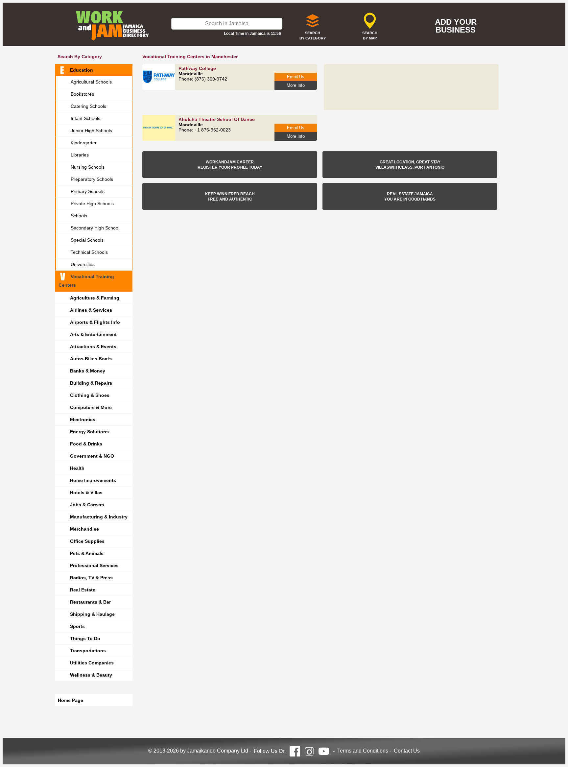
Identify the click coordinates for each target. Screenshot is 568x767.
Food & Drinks (86, 443)
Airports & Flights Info (95, 322)
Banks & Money (87, 370)
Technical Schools (89, 252)
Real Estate (82, 589)
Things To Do (85, 638)
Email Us (295, 76)
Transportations (88, 650)
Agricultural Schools (91, 81)
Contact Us (407, 751)
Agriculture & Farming (94, 297)
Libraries (80, 154)
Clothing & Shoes (89, 395)
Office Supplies (87, 541)
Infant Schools (85, 118)
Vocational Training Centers (86, 281)
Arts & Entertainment (93, 334)
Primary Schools (88, 191)
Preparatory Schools (92, 179)
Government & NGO (92, 456)
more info (296, 85)
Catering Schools (88, 106)
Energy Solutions (89, 431)
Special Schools (87, 240)
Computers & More (91, 407)
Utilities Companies (92, 662)
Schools (79, 215)
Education (81, 70)
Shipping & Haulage (92, 614)
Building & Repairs (91, 383)
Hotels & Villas (86, 492)
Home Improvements (93, 480)
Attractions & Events (93, 346)
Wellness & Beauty (91, 675)
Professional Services (94, 565)
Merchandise (84, 529)
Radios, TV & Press (91, 577)
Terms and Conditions (362, 751)
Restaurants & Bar (90, 602)
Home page (70, 700)
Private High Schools (92, 203)
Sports (77, 626)
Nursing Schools (88, 167)
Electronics (82, 419)
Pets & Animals (87, 553)
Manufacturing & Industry (99, 516)
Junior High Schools (91, 130)
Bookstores (82, 94)
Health (77, 468)
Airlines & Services (91, 310)
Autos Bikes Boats (91, 358)
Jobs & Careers (87, 504)
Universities (83, 264)
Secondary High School (95, 227)
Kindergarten (84, 142)
